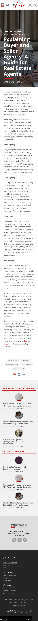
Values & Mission (9, 575)
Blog (5, 578)
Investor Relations (10, 588)
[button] (30, 5)
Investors (7, 581)
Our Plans (7, 565)
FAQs (5, 568)
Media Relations (9, 591)
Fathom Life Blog (13, 31)
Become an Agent (10, 562)
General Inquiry (9, 593)
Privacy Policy (25, 613)
